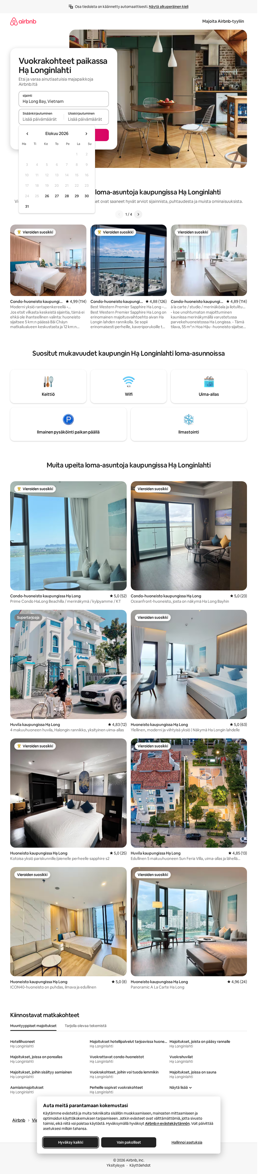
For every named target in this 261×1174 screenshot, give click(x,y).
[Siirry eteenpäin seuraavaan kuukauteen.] (86, 133)
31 (27, 206)
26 (47, 196)
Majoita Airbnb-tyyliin (223, 21)
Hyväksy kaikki (70, 1142)
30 (87, 196)
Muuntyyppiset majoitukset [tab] (33, 1025)
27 (57, 196)
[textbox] (41, 119)
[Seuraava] (138, 214)
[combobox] (64, 101)
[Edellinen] (119, 214)
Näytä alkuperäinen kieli (168, 6)
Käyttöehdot (140, 1165)
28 (67, 196)
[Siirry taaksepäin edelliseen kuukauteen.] (27, 133)
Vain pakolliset (128, 1142)
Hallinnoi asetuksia (186, 1142)
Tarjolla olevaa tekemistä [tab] (86, 1025)
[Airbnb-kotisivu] (23, 21)
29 (77, 196)
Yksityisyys (116, 1165)
